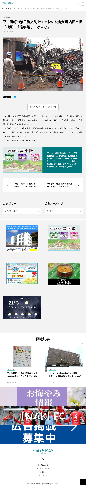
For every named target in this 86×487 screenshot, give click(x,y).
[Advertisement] (64, 312)
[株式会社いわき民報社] (7, 3)
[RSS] (43, 459)
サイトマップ (43, 475)
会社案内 (43, 472)
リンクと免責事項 (43, 468)
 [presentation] (81, 343)
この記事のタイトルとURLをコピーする (43, 107)
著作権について (43, 465)
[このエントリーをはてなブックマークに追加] (15, 98)
